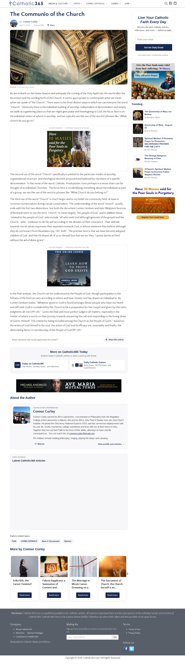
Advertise (20, 633)
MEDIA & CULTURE (58, 3)
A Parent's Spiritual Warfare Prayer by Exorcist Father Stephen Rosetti (158, 172)
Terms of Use (134, 629)
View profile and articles (111, 444)
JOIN (127, 3)
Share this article (116, 340)
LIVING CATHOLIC (95, 3)
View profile (39, 25)
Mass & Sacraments (51, 541)
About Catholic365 (24, 629)
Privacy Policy (134, 633)
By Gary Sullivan (151, 162)
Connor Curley (30, 22)
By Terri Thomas (151, 150)
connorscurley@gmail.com (82, 433)
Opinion (67, 541)
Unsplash (31, 87)
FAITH (77, 3)
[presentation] (10, 573)
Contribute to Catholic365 (27, 637)
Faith (14, 541)
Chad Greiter (21, 87)
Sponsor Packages (35, 633)
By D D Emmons (151, 131)
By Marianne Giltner (152, 117)
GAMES (115, 3)
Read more (25, 595)
